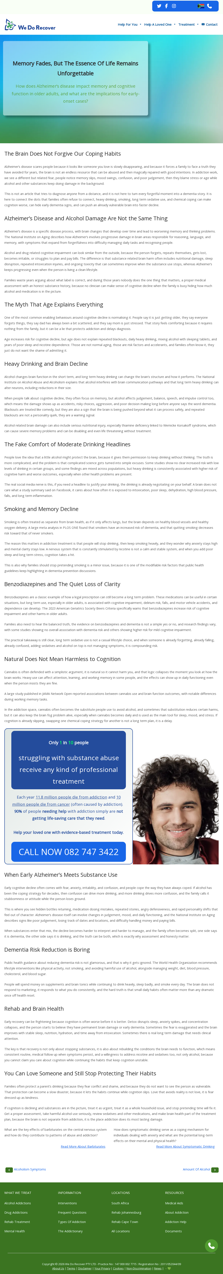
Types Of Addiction (72, 1222)
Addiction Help (175, 1222)
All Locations (121, 1231)
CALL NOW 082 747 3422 (69, 852)
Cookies (118, 1268)
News (158, 1268)
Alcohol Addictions (17, 1203)
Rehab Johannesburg (126, 1212)
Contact (212, 24)
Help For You (127, 24)
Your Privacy (102, 1268)
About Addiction (177, 1212)
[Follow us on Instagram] (174, 6)
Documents (173, 1231)
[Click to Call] (211, 1245)
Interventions (67, 1203)
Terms (71, 1268)
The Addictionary (70, 1231)
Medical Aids (174, 1203)
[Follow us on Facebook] (166, 6)
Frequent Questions (72, 1212)
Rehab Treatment (17, 1222)
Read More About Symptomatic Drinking (185, 1146)
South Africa (120, 1203)
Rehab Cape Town (125, 1222)
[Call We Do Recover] (210, 6)
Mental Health (14, 1231)
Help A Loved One (158, 24)
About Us (58, 1268)
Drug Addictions (16, 1212)
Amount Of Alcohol (196, 1169)
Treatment (186, 24)
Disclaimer (85, 1268)
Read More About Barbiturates (83, 1146)
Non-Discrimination (139, 1268)
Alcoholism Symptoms (30, 1169)
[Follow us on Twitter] (159, 6)
